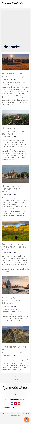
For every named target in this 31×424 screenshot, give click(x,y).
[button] (15, 394)
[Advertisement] (15, 28)
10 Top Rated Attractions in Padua (11, 189)
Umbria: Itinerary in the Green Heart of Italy (15, 247)
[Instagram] (19, 403)
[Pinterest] (15, 403)
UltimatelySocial (15, 416)
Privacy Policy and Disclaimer (9, 407)
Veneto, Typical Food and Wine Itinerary (12, 300)
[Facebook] (12, 403)
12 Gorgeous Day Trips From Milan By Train (13, 131)
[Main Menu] (27, 4)
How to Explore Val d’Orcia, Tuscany (15, 75)
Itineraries (5, 79)
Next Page (15, 379)
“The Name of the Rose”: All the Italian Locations (14, 349)
